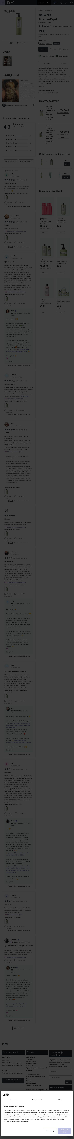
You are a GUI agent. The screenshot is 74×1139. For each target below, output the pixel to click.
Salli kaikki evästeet (64, 1131)
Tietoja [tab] (60, 1100)
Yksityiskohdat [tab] (37, 1100)
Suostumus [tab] (13, 1100)
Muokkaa (49, 1131)
